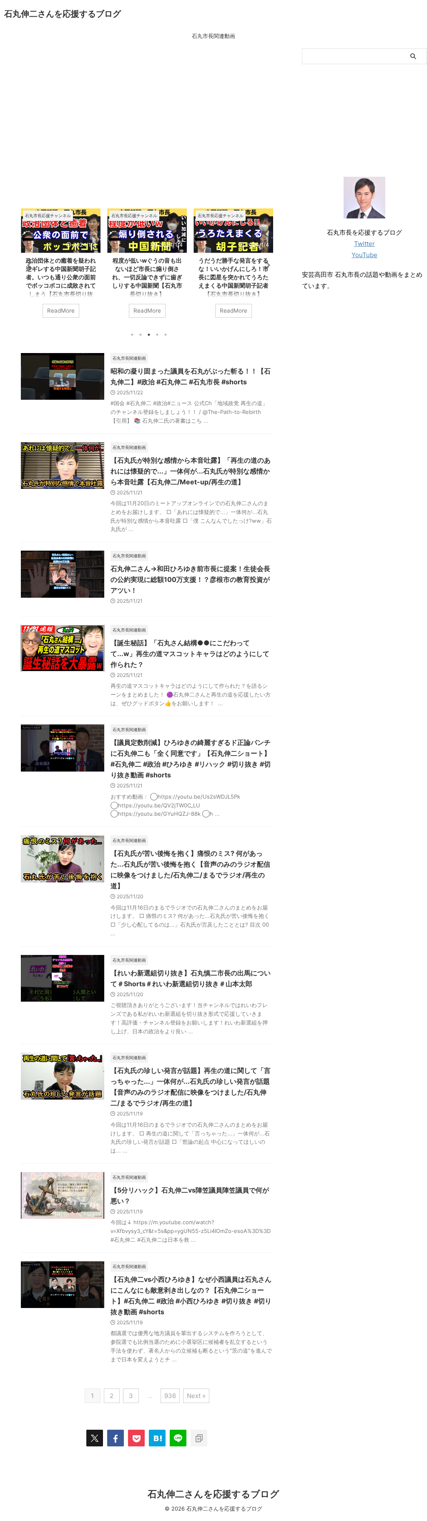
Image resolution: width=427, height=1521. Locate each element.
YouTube (364, 255)
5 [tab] (165, 335)
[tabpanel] (60, 267)
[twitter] (94, 1438)
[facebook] (115, 1438)
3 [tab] (149, 335)
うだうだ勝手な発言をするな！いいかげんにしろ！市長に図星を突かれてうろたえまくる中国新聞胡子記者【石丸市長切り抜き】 (233, 277)
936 (170, 1396)
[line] (178, 1438)
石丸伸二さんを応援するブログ (62, 14)
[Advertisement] (147, 130)
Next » (196, 1396)
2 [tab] (140, 335)
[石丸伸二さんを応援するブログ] (157, 1438)
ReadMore (61, 310)
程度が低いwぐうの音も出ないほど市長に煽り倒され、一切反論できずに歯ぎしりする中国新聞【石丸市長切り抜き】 (147, 277)
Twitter (364, 244)
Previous (28, 265)
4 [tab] (157, 335)
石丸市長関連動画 (213, 36)
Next (265, 265)
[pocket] (136, 1438)
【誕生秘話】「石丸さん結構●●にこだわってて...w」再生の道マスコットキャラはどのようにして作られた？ (190, 654)
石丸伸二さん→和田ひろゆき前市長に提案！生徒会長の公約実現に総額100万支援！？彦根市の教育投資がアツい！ (190, 579)
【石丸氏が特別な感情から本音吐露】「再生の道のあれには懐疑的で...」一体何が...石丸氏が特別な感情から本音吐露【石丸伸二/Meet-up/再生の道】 (191, 471)
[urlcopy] (199, 1438)
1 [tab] (132, 335)
